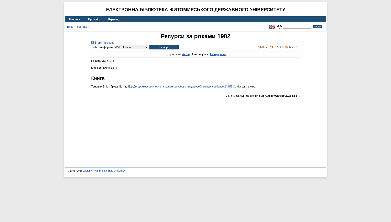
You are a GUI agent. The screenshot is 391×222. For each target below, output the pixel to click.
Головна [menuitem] (74, 19)
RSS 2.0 (293, 47)
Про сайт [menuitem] (94, 19)
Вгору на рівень (104, 42)
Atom (264, 47)
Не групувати (218, 54)
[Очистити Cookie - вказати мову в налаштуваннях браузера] (279, 24)
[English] (272, 24)
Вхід (70, 26)
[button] (164, 47)
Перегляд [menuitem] (114, 19)
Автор (186, 54)
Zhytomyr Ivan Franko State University (104, 171)
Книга (110, 60)
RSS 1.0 (278, 47)
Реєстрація (82, 26)
